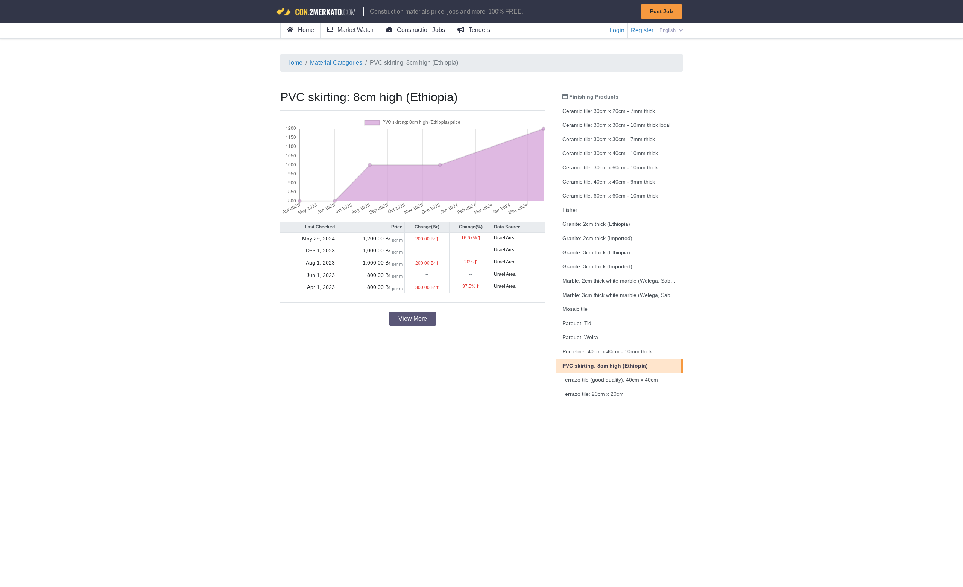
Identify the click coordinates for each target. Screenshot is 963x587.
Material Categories (336, 62)
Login (616, 30)
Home (305, 30)
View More (412, 318)
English (668, 30)
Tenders (478, 30)
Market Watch (355, 30)
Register (642, 30)
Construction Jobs (420, 30)
